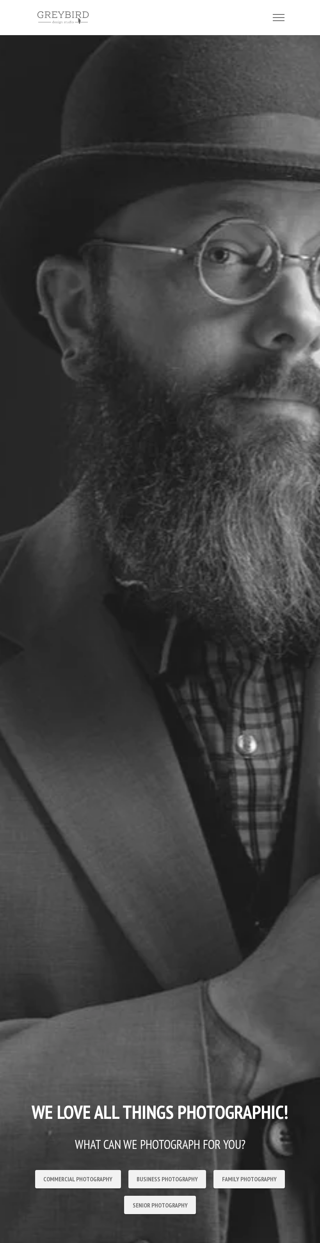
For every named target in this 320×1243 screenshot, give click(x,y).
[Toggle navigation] (279, 17)
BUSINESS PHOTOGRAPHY (167, 1179)
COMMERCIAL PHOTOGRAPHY (77, 1179)
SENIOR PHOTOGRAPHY (160, 1205)
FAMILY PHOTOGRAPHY (249, 1179)
